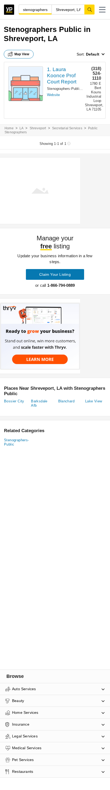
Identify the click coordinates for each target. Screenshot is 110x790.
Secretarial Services (67, 128)
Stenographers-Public (64, 89)
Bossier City (14, 401)
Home (9, 128)
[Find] (89, 9)
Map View (21, 54)
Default (92, 54)
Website (53, 95)
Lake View (93, 401)
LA (21, 128)
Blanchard (66, 401)
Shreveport (38, 128)
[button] (102, 9)
